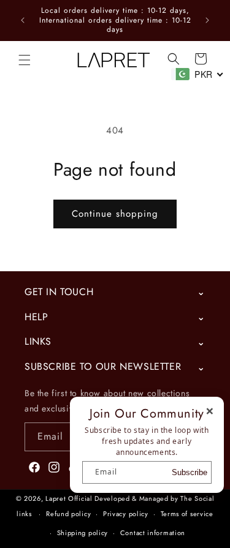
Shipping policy (83, 533)
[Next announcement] (207, 20)
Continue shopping (115, 213)
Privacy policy (125, 514)
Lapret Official (69, 498)
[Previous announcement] (22, 20)
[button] (24, 60)
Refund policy (68, 514)
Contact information (152, 533)
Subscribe (189, 472)
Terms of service (187, 514)
